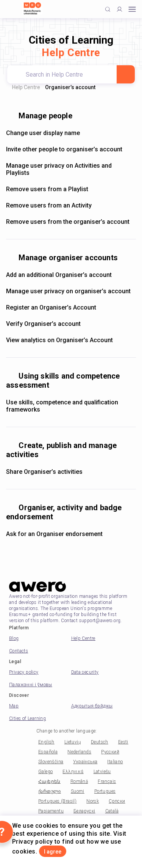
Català (112, 811)
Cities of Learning (27, 718)
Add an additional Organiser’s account (59, 274)
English (46, 742)
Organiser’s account (70, 87)
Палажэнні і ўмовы (30, 684)
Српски (117, 801)
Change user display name (43, 133)
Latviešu (102, 771)
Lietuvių (72, 742)
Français (107, 781)
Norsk (92, 801)
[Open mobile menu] (132, 9)
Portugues (105, 791)
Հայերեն (49, 781)
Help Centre (26, 87)
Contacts (18, 651)
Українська (85, 761)
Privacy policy (24, 672)
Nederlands (79, 752)
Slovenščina (50, 761)
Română (79, 781)
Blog (14, 638)
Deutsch (99, 742)
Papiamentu (51, 811)
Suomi (77, 791)
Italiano (115, 761)
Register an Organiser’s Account (51, 307)
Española (48, 752)
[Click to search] (108, 9)
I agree (52, 852)
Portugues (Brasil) (57, 801)
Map (14, 706)
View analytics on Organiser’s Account (59, 340)
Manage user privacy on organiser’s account (68, 291)
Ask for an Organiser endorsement (54, 534)
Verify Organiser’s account (43, 323)
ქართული (49, 791)
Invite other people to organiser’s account (64, 149)
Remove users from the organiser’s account (68, 221)
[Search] (126, 74)
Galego (45, 771)
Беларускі (84, 811)
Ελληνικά (72, 771)
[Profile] (119, 9)
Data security (85, 672)
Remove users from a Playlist (47, 189)
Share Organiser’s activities (44, 471)
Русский (110, 752)
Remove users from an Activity (49, 205)
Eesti (123, 742)
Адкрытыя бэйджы (92, 706)
